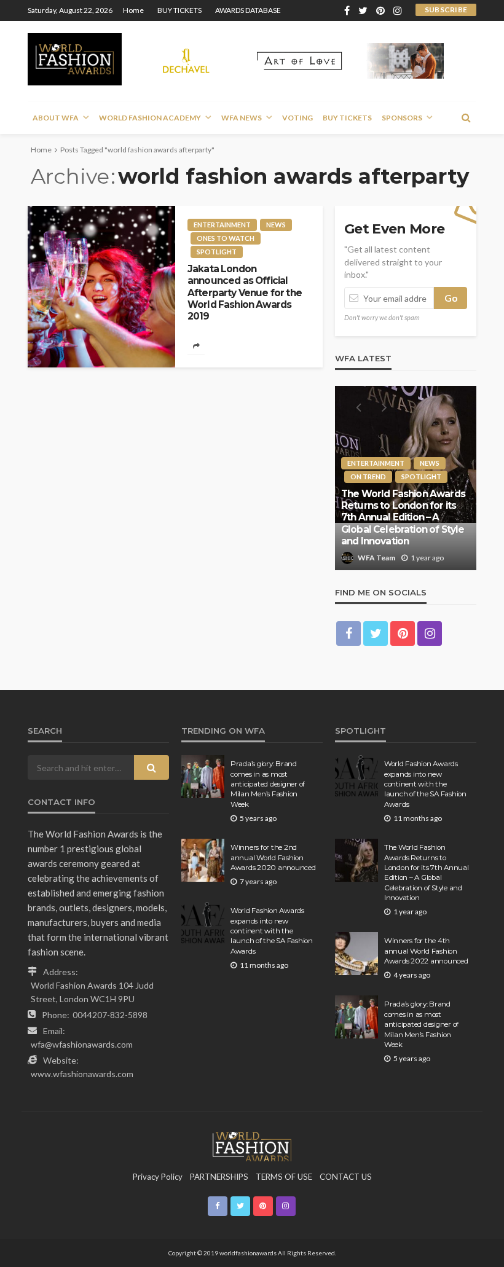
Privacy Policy (158, 1177)
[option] (405, 478)
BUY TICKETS (179, 10)
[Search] (465, 117)
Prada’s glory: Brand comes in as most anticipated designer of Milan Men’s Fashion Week (267, 784)
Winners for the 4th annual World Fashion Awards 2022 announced (426, 950)
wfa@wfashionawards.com (82, 1044)
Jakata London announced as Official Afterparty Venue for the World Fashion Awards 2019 (244, 292)
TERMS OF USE (284, 1177)
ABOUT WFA (56, 117)
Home (133, 10)
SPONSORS (402, 117)
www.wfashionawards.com (82, 1074)
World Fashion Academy (150, 117)
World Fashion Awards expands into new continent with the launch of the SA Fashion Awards (271, 930)
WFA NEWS (241, 117)
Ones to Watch (225, 238)
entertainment (222, 225)
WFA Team (376, 557)
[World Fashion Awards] (75, 59)
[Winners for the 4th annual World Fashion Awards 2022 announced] (356, 953)
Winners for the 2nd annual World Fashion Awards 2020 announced (273, 857)
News (276, 225)
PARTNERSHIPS (219, 1177)
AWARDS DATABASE (248, 10)
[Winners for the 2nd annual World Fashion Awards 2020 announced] (202, 860)
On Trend (368, 477)
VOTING (297, 117)
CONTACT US (346, 1177)
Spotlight (217, 252)
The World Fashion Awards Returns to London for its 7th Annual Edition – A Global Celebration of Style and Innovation (403, 517)
